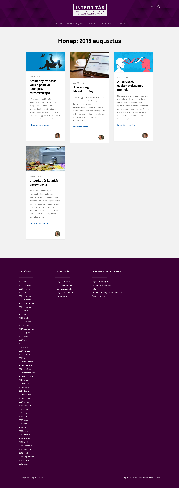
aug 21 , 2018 (35, 76)
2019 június (23, 424)
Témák (92, 23)
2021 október (24, 325)
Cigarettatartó (98, 296)
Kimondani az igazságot (102, 285)
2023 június (24, 282)
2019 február (24, 438)
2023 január (24, 292)
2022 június (24, 314)
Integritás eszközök (63, 285)
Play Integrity (61, 296)
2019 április (23, 431)
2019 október (24, 409)
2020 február (25, 398)
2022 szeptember (26, 303)
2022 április (24, 318)
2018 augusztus (25, 460)
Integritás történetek (39, 125)
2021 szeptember (26, 329)
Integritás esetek (81, 127)
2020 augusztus (26, 376)
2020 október (25, 369)
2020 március (25, 395)
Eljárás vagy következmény (83, 89)
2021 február (24, 354)
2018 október (24, 453)
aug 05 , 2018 (35, 176)
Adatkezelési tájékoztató (149, 478)
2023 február (24, 289)
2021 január (24, 358)
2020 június (24, 384)
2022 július (23, 311)
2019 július (23, 420)
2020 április (24, 391)
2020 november (26, 365)
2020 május (24, 387)
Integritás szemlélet (126, 125)
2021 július (23, 336)
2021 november (25, 322)
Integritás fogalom (75, 23)
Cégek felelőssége (100, 282)
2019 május (23, 427)
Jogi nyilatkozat (130, 478)
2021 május (23, 344)
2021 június (23, 340)
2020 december (26, 362)
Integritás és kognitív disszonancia (44, 182)
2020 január (24, 402)
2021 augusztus (25, 333)
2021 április (23, 347)
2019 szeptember (26, 413)
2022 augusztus (26, 307)
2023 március (25, 285)
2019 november (25, 405)
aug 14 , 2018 (122, 77)
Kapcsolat (121, 23)
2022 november (26, 296)
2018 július (23, 464)
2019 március (24, 435)
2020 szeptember (27, 373)
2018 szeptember (26, 457)
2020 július (23, 380)
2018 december (25, 446)
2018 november (25, 449)
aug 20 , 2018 (78, 83)
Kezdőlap (58, 23)
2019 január (24, 442)
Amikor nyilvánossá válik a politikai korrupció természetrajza (43, 87)
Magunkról (106, 23)
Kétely (95, 289)
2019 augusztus (25, 416)
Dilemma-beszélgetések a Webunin (107, 292)
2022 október (25, 300)
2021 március (24, 351)
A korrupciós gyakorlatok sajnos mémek (130, 85)
